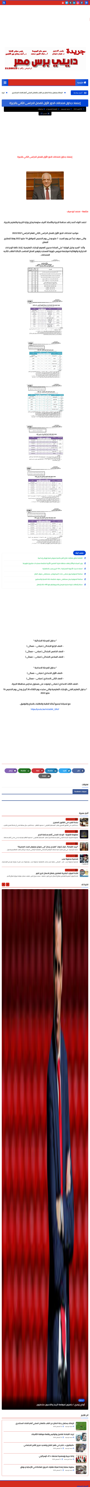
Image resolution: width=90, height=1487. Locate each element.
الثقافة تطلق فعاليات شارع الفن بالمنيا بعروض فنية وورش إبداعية (60, 558)
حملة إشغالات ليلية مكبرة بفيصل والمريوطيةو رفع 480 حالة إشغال (60, 584)
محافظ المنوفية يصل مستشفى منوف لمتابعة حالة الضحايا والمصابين (59, 579)
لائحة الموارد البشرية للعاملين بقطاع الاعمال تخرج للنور (57, 873)
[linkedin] (74, 2)
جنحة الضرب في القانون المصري (65, 822)
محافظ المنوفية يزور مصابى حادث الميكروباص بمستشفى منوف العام (58, 573)
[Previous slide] (7, 884)
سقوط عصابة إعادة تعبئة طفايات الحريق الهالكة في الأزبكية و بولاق (47, 1467)
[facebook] (81, 2)
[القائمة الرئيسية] (5, 82)
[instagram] (78, 2)
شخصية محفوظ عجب (70, 859)
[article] (45, 1149)
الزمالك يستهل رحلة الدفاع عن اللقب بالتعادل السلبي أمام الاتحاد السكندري (45, 1423)
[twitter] (66, 2)
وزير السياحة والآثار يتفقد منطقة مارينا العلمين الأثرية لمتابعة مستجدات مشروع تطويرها (53, 563)
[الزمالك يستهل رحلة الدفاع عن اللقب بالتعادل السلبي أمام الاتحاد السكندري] (81, 1426)
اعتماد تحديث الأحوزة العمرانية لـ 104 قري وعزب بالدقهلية (63, 568)
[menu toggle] (86, 2)
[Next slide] (3, 884)
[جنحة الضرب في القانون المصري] (84, 822)
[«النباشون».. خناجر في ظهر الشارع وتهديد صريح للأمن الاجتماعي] (81, 1448)
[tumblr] (70, 2)
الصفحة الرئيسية (52, 109)
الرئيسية (80, 82)
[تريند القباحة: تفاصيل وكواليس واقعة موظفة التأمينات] (81, 1437)
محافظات (40, 109)
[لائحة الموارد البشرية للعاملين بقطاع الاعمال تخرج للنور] (84, 873)
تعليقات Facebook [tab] (80, 791)
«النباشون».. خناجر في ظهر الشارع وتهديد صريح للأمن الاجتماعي (49, 1445)
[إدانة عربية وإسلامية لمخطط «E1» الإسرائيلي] (81, 1459)
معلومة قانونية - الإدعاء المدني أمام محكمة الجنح (58, 834)
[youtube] (63, 2)
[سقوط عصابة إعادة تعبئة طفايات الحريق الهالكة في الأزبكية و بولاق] (81, 1470)
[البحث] (4, 2)
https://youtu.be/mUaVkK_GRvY (45, 709)
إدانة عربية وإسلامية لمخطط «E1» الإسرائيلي (56, 1456)
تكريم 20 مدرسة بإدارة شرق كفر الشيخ (68, 1405)
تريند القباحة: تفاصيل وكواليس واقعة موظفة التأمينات (52, 1434)
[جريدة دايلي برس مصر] (45, 57)
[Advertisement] (45, 27)
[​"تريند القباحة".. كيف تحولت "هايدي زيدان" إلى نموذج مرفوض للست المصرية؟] (84, 846)
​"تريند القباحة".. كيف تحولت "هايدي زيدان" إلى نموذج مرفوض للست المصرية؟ (48, 846)
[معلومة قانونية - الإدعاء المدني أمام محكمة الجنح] (84, 834)
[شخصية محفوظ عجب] (84, 858)
